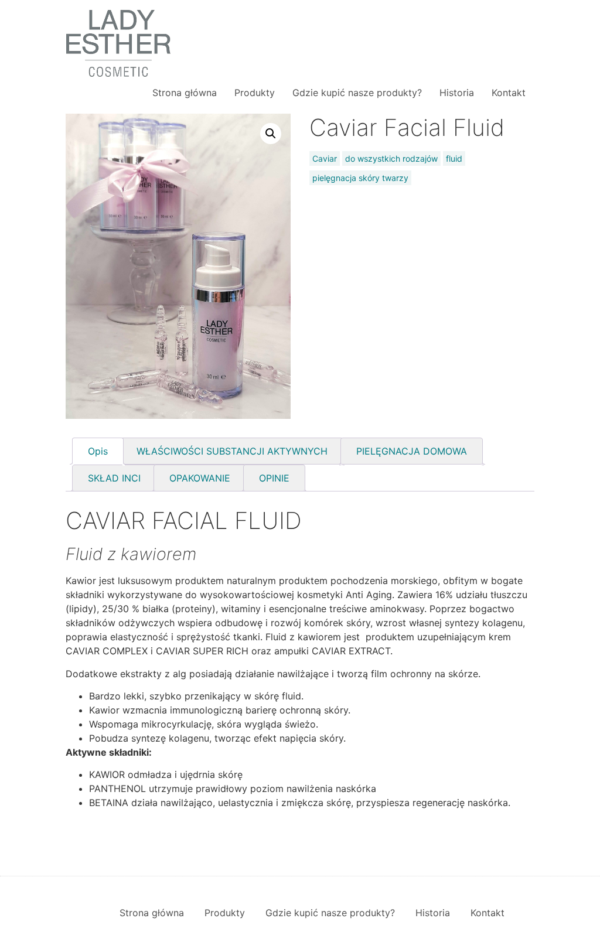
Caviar (324, 158)
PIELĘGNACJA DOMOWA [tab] (411, 451)
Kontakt (509, 92)
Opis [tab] (98, 451)
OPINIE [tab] (274, 478)
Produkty (254, 92)
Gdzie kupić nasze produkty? (357, 92)
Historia (456, 92)
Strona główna (184, 92)
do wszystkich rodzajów (391, 158)
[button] (270, 133)
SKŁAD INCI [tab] (114, 478)
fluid (454, 158)
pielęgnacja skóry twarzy (360, 178)
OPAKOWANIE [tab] (199, 478)
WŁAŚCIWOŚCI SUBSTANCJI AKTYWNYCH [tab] (232, 451)
